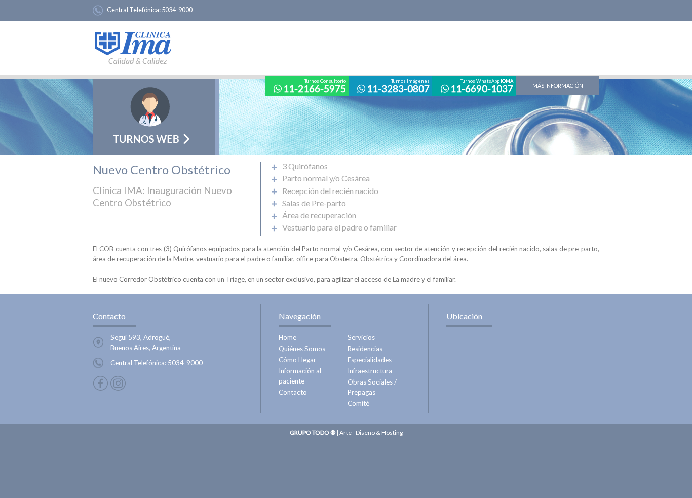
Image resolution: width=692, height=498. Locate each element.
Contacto (293, 392)
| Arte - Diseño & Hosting (346, 432)
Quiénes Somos (302, 348)
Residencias (365, 348)
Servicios (361, 337)
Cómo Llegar (297, 360)
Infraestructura (370, 371)
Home (287, 337)
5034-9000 (177, 10)
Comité (358, 403)
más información (557, 85)
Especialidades (370, 360)
